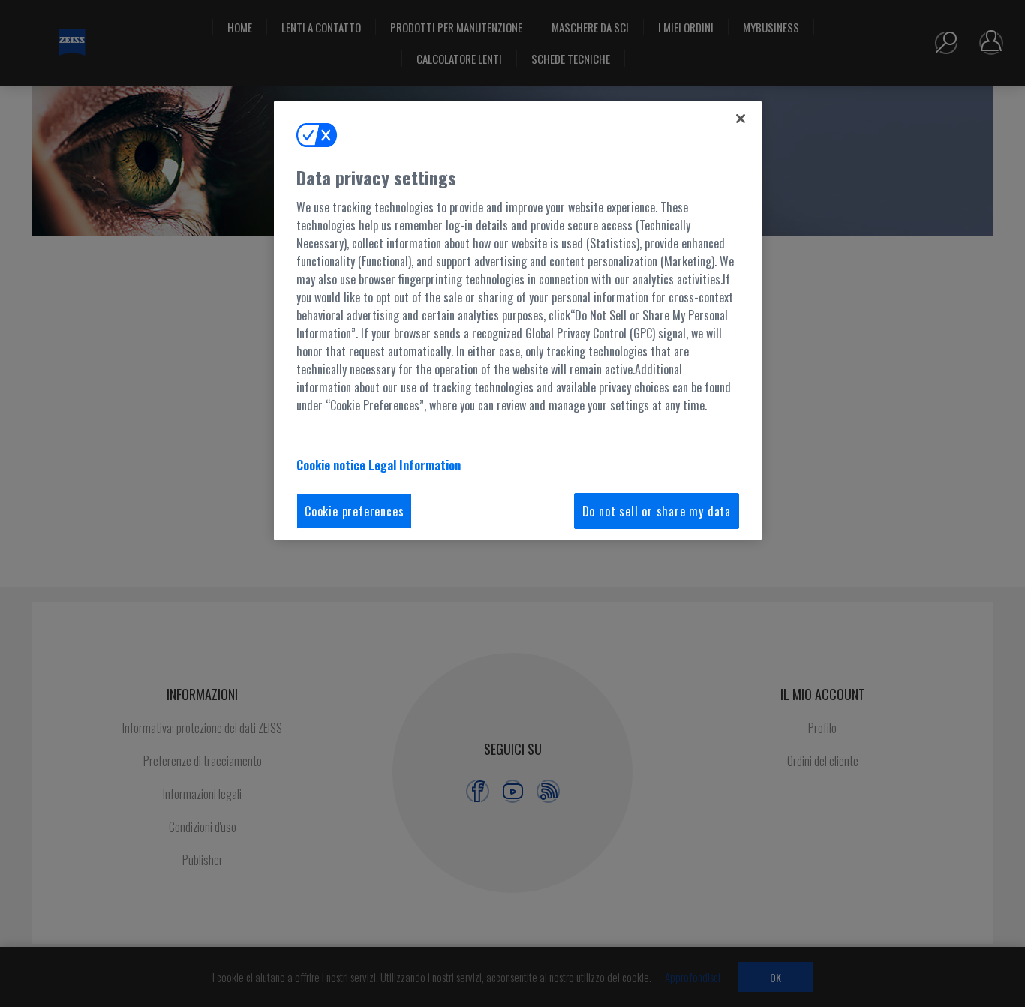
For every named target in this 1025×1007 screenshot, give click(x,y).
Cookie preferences (354, 511)
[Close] (740, 118)
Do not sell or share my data (656, 511)
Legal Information (414, 465)
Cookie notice (332, 465)
